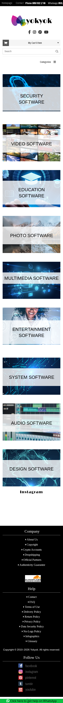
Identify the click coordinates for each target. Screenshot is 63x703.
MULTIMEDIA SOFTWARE (31, 278)
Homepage (7, 3)
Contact (20, 3)
